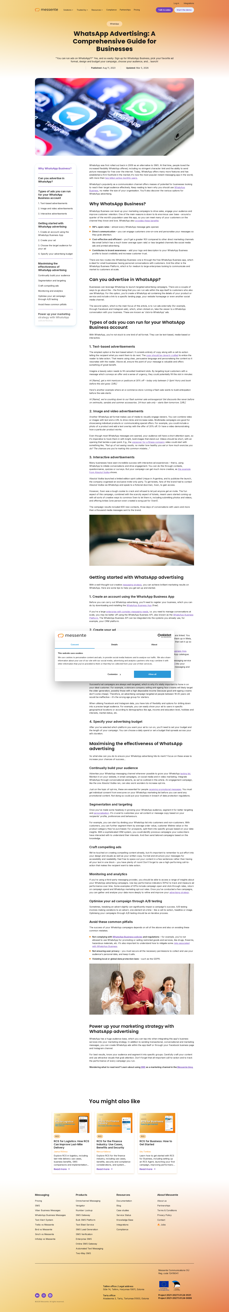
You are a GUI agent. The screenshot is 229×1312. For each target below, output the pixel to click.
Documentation (124, 1200)
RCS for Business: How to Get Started (156, 1143)
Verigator (80, 1205)
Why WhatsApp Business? (55, 168)
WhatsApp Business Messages (50, 1215)
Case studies (122, 1210)
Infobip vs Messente (45, 1239)
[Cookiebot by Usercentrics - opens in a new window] (159, 636)
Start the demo (184, 10)
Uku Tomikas (145, 1151)
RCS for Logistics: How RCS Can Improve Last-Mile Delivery (71, 1144)
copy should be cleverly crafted (162, 355)
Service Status (123, 1215)
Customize (113, 674)
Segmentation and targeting (52, 280)
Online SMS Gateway (86, 1243)
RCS (57, 1136)
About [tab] (154, 644)
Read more (60, 1169)
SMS (37, 1205)
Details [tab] (114, 644)
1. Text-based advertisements (52, 203)
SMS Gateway (83, 1215)
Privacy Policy (164, 1215)
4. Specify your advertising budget (55, 253)
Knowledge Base (124, 1220)
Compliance (111, 10)
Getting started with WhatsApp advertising (52, 225)
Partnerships (125, 10)
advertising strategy (179, 892)
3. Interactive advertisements (52, 213)
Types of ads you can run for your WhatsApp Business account (54, 195)
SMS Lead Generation (87, 1229)
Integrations (189, 3)
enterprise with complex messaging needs (127, 611)
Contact (161, 1220)
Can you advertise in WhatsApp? (51, 180)
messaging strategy (132, 584)
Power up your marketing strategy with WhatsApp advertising (54, 317)
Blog (118, 1205)
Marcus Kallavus (104, 1151)
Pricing (137, 10)
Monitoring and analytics (50, 291)
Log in (176, 3)
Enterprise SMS (84, 1239)
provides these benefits (146, 220)
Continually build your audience (54, 275)
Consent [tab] (75, 644)
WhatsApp (114, 24)
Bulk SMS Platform (85, 1220)
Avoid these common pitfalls (52, 304)
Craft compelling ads (48, 285)
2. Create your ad (47, 240)
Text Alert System (44, 1220)
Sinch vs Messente (44, 1234)
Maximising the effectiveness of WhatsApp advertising (52, 267)
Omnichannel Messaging (88, 1200)
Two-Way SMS (83, 1253)
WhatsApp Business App (139, 605)
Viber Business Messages (47, 1210)
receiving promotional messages (165, 789)
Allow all (152, 674)
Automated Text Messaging (89, 1248)
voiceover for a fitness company (148, 442)
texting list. (185, 773)
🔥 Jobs (161, 1224)
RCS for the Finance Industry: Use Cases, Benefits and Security (110, 1144)
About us (162, 1200)
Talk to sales (164, 10)
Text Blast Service (85, 1224)
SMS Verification (84, 1234)
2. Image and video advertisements (55, 208)
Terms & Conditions (167, 1210)
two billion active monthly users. (121, 178)
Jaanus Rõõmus (61, 1151)
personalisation (101, 813)
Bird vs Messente (43, 1229)
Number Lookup (84, 1210)
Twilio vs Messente (44, 1224)
